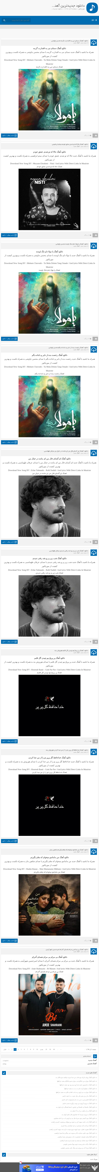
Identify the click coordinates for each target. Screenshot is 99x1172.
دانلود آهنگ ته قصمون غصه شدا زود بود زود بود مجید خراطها (78, 1085)
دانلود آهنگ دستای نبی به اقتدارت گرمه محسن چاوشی (69, 41)
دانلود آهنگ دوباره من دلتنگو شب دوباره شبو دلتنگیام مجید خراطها (76, 1081)
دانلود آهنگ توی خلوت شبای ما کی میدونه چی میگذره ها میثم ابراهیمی (75, 1133)
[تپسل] (20, 1162)
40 (54, 1049)
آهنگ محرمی (92, 1064)
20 (46, 1049)
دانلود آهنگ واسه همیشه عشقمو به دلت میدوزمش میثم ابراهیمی (76, 1137)
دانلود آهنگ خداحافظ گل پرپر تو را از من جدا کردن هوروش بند (67, 750)
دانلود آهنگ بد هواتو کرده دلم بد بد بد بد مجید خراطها (80, 1088)
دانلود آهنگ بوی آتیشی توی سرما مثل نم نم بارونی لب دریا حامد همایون (75, 1118)
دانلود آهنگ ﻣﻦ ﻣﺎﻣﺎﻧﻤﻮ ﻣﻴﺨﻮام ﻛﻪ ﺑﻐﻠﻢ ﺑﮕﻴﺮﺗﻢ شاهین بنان (69, 850)
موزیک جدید (93, 1159)
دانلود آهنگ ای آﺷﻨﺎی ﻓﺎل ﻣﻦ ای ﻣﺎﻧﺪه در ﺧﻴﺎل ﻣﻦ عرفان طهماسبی (66, 451)
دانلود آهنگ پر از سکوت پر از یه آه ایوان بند (83, 1111)
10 (37, 1049)
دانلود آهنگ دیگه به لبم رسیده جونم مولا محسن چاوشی (79, 1144)
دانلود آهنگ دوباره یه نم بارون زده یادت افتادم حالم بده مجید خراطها (76, 1092)
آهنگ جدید (76, 43)
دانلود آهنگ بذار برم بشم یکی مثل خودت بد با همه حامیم (79, 1096)
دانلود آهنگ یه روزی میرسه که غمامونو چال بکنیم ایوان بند (79, 1114)
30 (50, 1049)
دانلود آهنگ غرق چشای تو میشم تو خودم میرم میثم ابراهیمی (78, 1140)
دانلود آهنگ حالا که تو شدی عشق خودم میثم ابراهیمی (70, 144)
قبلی (4, 1049)
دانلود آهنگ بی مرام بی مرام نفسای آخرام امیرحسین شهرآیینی (67, 950)
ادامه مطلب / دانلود (8, 135)
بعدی (41, 1049)
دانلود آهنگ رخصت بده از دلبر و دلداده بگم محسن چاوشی (68, 348)
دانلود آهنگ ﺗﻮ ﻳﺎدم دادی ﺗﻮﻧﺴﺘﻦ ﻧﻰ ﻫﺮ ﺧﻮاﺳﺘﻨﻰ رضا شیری (78, 1125)
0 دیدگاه (86, 135)
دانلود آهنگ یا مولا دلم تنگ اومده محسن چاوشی (72, 244)
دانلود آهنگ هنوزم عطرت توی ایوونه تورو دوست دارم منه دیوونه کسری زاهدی (72, 1129)
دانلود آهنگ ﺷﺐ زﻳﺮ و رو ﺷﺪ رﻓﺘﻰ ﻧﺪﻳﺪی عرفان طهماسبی (68, 551)
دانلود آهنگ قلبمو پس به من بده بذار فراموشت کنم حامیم (79, 1099)
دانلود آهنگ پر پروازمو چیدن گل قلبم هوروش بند (71, 651)
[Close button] (78, 1162)
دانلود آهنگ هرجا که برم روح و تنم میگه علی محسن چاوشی (78, 1148)
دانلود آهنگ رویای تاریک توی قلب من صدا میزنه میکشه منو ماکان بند (76, 1077)
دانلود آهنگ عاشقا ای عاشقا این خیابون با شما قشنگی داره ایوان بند (76, 1107)
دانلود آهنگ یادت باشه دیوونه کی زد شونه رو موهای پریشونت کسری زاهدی (73, 1122)
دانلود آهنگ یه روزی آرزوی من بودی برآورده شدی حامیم (79, 1103)
